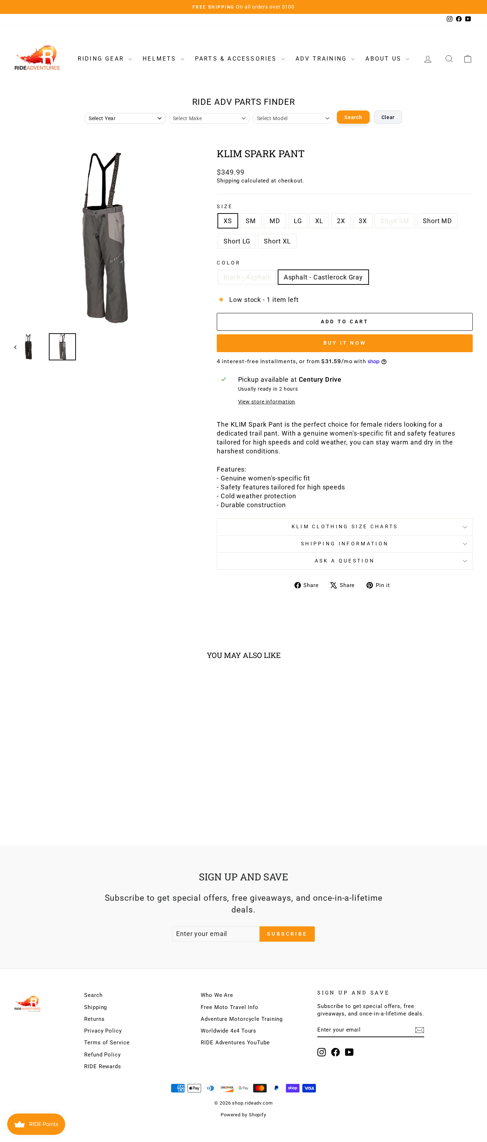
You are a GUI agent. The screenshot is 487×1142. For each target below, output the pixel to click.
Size (225, 207)
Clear (388, 117)
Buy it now (344, 343)
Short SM (394, 221)
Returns (94, 1019)
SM (251, 221)
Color (229, 263)
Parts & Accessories (237, 58)
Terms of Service (106, 1042)
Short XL (277, 241)
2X (341, 221)
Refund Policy (102, 1054)
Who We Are (217, 995)
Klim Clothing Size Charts (345, 527)
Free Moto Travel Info (229, 1007)
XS (228, 221)
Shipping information (345, 544)
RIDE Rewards (102, 1066)
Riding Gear (102, 58)
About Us (384, 58)
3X (363, 221)
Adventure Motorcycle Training (242, 1019)
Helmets (161, 58)
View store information (267, 402)
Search (353, 117)
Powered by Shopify (243, 1114)
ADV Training (323, 58)
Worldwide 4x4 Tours (228, 1031)
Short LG (237, 241)
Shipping (228, 181)
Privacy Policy (103, 1031)
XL (319, 221)
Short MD (437, 221)
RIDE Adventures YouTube (235, 1042)
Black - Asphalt (247, 277)
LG (298, 221)
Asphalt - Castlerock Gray (323, 277)
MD (275, 221)
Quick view (69, 778)
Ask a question (345, 561)
